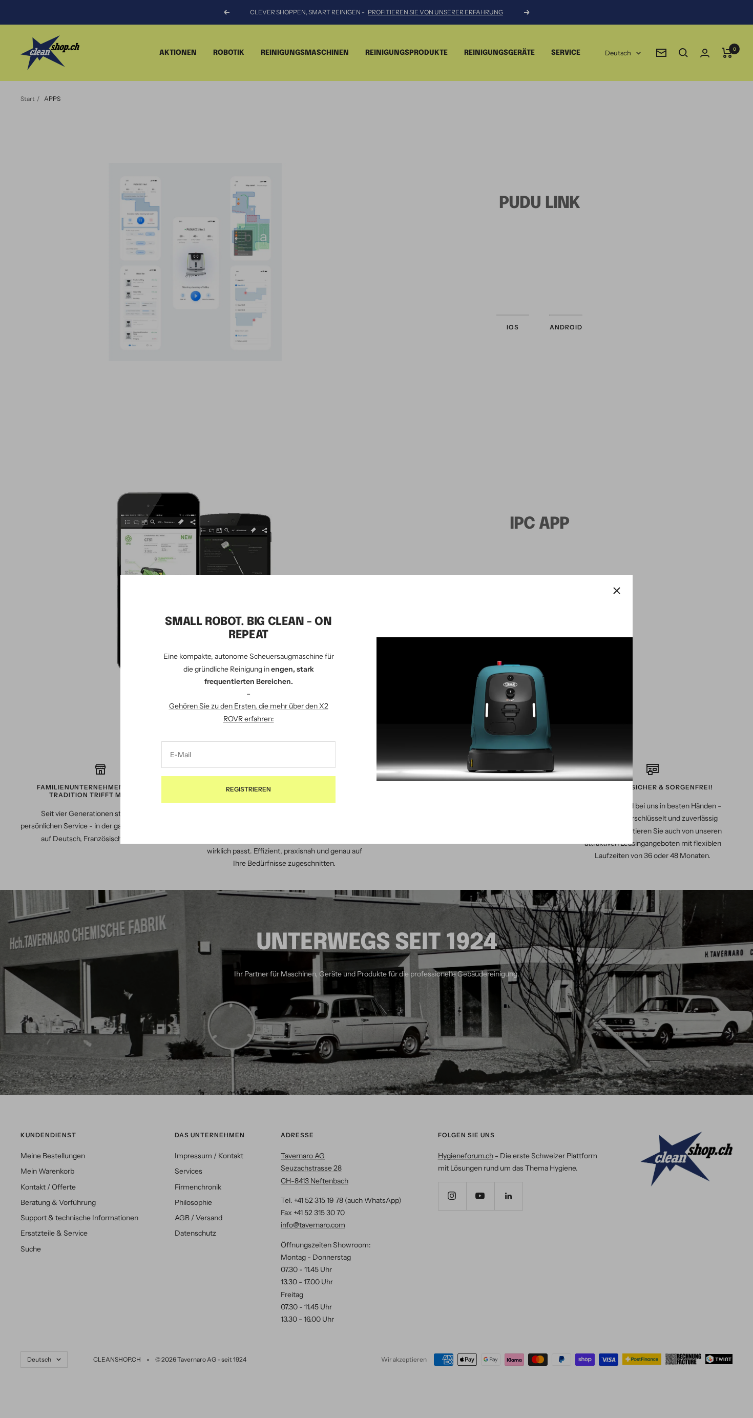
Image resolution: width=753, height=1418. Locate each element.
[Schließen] (616, 590)
